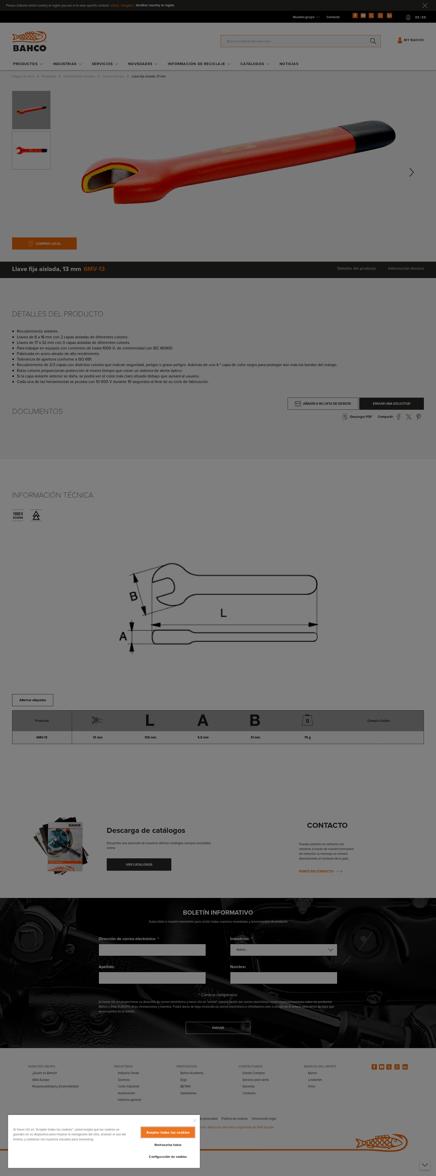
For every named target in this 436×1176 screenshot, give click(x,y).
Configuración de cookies (168, 1156)
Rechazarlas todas (167, 1144)
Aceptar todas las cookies (168, 1132)
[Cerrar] (194, 1120)
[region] (104, 1141)
